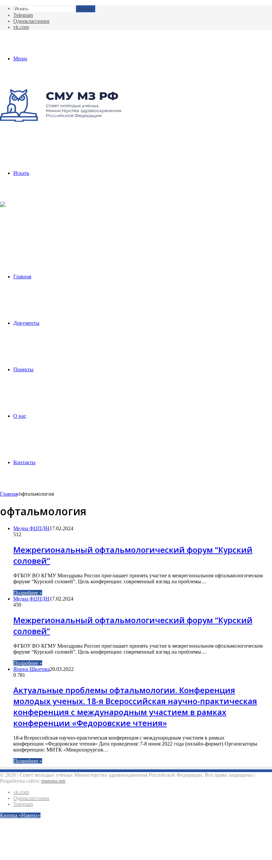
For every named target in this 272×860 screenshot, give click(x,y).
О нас (19, 416)
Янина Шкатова (31, 669)
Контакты (24, 462)
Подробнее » (27, 593)
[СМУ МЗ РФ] (60, 120)
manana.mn (53, 781)
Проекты (23, 369)
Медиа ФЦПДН (31, 528)
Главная (22, 276)
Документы (26, 323)
